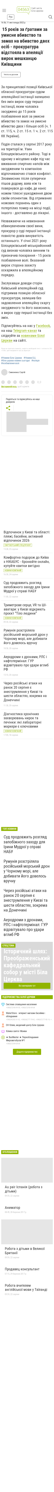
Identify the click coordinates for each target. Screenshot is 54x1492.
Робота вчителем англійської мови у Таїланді (26, 1287)
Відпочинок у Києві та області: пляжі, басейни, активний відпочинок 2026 (27, 536)
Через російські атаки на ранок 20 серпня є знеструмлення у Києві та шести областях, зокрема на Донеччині (25, 691)
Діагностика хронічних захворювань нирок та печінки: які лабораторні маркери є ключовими (22, 720)
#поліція (35, 360)
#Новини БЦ (30, 358)
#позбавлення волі (10, 363)
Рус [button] (11, 16)
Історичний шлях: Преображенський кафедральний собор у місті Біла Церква (27, 965)
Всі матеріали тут (27, 985)
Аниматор (12, 1207)
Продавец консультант (22, 1269)
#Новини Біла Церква (11, 358)
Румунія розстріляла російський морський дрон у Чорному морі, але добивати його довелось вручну (26, 636)
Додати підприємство (27, 1051)
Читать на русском (11, 74)
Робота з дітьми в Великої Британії (25, 1251)
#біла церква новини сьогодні (15, 360)
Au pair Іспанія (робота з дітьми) (23, 1189)
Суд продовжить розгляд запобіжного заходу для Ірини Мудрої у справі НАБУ (27, 587)
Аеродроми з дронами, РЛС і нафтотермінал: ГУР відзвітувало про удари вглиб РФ (26, 663)
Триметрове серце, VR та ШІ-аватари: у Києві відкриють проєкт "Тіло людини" (25, 609)
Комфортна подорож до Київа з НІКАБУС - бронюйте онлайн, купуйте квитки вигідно (27, 561)
